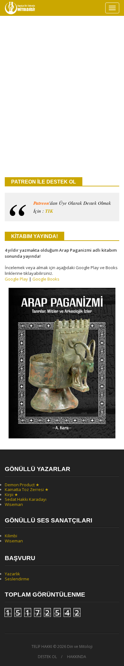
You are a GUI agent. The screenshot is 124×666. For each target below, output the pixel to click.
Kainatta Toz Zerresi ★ (27, 489)
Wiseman (14, 504)
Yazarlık (12, 574)
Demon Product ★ (22, 485)
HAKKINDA (76, 657)
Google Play (16, 279)
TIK (49, 211)
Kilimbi (11, 536)
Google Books (45, 279)
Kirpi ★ (11, 494)
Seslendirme (17, 579)
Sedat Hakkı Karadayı (25, 499)
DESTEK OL (47, 657)
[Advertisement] (62, 105)
